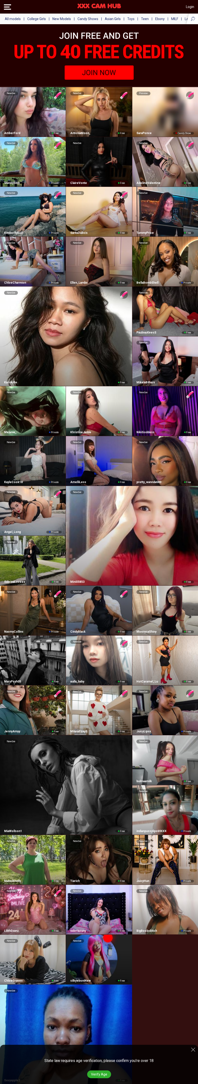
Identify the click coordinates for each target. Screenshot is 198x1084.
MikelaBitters (145, 382)
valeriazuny (78, 930)
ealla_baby (77, 681)
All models (13, 19)
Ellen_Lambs (78, 282)
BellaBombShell (147, 282)
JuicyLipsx (143, 731)
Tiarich (74, 881)
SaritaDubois (78, 233)
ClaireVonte (78, 183)
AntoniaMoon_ (80, 133)
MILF (174, 19)
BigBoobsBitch (146, 930)
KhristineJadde (80, 432)
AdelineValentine (148, 183)
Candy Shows (88, 19)
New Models (61, 19)
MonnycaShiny (146, 631)
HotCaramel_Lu (147, 681)
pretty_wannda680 (148, 482)
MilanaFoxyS (78, 731)
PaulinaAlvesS (146, 332)
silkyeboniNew (80, 980)
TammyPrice (145, 233)
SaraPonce (144, 133)
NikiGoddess (145, 432)
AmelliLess (78, 482)
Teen (145, 19)
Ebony (160, 19)
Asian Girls (113, 19)
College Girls (36, 19)
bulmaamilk (144, 781)
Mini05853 (77, 582)
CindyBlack (77, 631)
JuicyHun (142, 881)
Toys (130, 19)
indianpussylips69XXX (151, 831)
